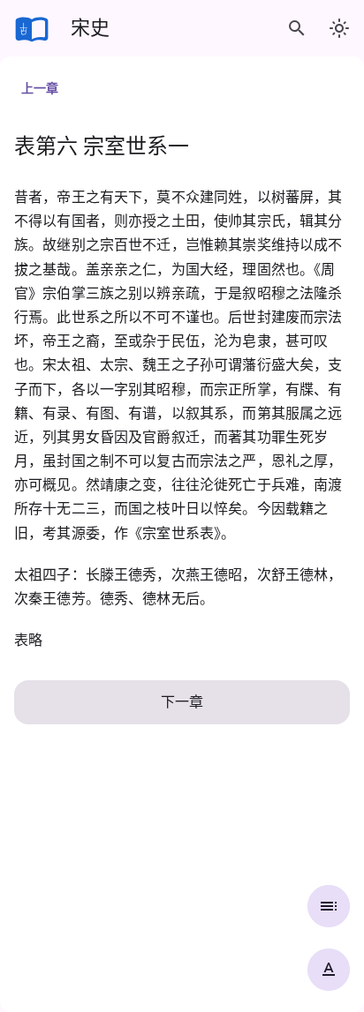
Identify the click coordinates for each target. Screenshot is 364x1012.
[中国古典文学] (31, 28)
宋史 (90, 28)
